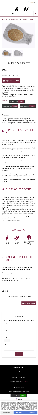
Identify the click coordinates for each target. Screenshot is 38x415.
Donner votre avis (29, 303)
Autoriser (21, 101)
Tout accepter (31, 412)
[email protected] (24, 381)
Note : (6, 337)
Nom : (6, 330)
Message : (7, 345)
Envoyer (19, 354)
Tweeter (4, 101)
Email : (6, 323)
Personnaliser (6, 412)
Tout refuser (19, 412)
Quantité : (4, 75)
